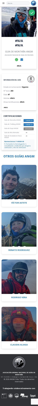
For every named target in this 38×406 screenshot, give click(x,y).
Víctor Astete (19, 202)
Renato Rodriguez (19, 250)
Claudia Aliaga (19, 344)
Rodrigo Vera (19, 297)
